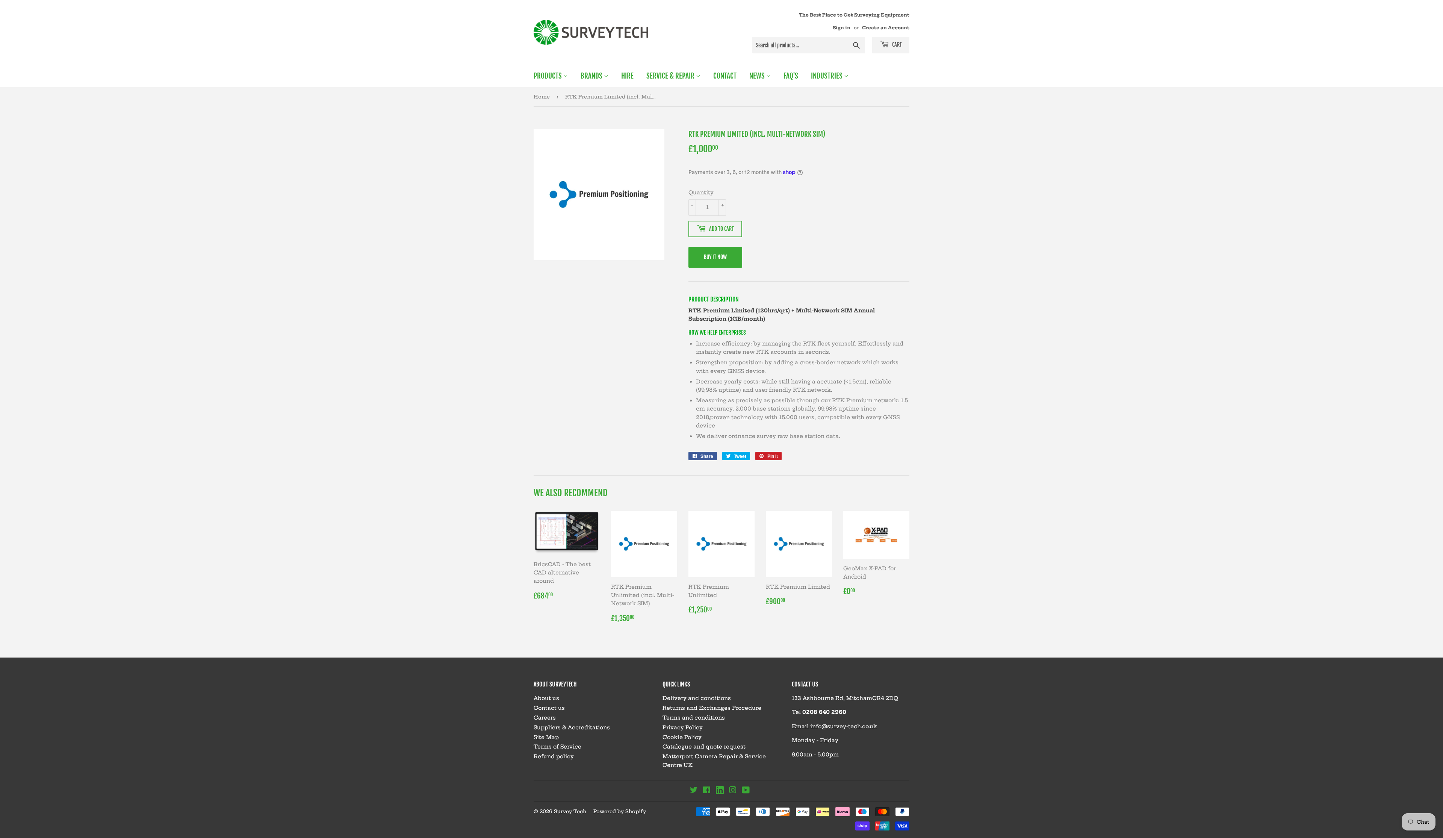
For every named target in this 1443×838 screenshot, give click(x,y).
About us (546, 698)
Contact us (549, 708)
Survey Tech (570, 811)
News (757, 75)
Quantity (701, 192)
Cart (896, 44)
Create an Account (885, 27)
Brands (592, 75)
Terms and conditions (694, 717)
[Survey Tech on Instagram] (733, 791)
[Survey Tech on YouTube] (746, 791)
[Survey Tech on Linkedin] (720, 791)
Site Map (546, 737)
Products (548, 75)
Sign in (841, 27)
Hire (627, 75)
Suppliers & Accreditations (572, 727)
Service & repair (671, 75)
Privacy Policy (683, 727)
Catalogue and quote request (704, 746)
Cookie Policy (682, 737)
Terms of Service (557, 746)
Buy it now (715, 257)
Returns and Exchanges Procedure (712, 708)
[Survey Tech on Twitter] (693, 791)
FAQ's (791, 75)
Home (542, 97)
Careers (545, 717)
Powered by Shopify (619, 811)
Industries (827, 75)
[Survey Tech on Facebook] (707, 791)
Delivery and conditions (697, 698)
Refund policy (554, 756)
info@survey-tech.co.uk (843, 726)
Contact (725, 75)
